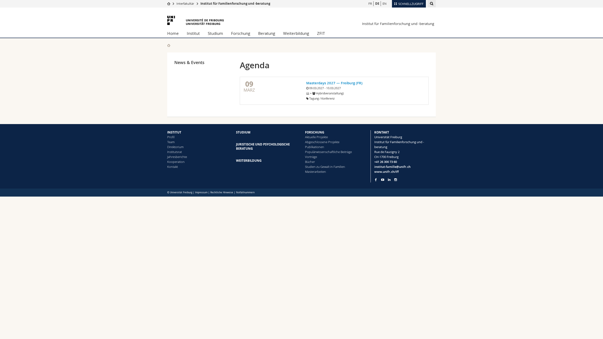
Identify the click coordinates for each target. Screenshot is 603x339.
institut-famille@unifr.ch (392, 167)
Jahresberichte (177, 157)
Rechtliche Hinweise (221, 192)
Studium (215, 33)
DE (377, 3)
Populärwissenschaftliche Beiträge (328, 152)
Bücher (310, 162)
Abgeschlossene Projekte (322, 142)
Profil (171, 137)
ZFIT (321, 33)
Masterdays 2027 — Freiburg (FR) (334, 83)
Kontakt (172, 167)
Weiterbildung (296, 33)
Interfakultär (185, 3)
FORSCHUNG (314, 132)
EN (385, 3)
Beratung (266, 33)
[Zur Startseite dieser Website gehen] (168, 45)
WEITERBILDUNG (248, 160)
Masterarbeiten (315, 172)
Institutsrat (174, 152)
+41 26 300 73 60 (385, 162)
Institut (193, 33)
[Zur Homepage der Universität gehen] (195, 20)
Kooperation (176, 162)
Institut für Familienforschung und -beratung (235, 3)
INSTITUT (174, 132)
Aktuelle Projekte (316, 137)
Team (171, 142)
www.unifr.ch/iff (386, 172)
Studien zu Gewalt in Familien (325, 167)
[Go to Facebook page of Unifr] (375, 180)
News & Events (189, 62)
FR (370, 3)
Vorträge (311, 157)
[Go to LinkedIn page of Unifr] (389, 179)
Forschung (240, 33)
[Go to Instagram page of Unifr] (395, 179)
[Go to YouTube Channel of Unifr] (382, 179)
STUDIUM (243, 132)
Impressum (201, 192)
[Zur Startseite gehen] (168, 3)
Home (173, 33)
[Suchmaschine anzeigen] (432, 3)
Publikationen (314, 147)
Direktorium (175, 147)
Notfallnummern (245, 192)
